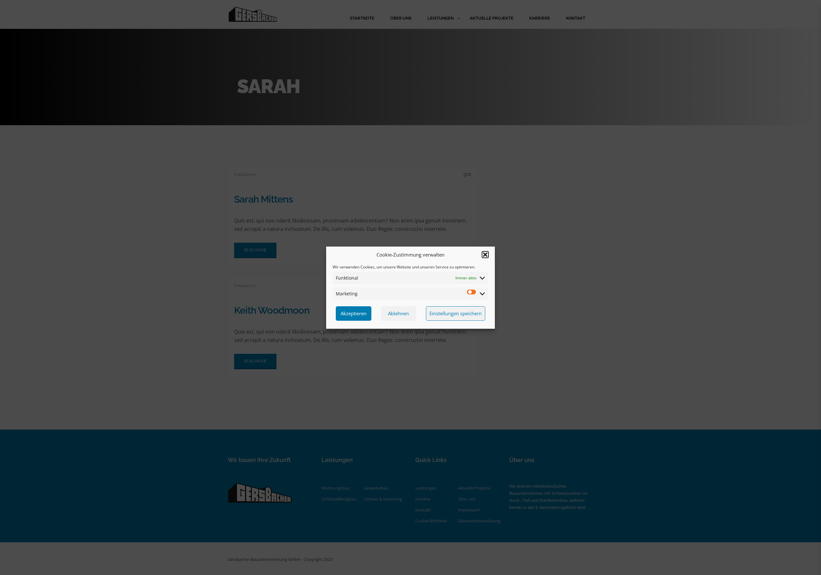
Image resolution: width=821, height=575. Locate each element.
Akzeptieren (354, 313)
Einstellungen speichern (455, 313)
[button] (485, 254)
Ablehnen (398, 313)
